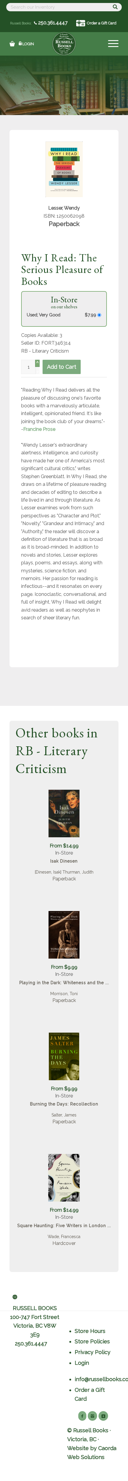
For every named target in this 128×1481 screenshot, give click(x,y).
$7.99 (91, 314)
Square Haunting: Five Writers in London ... (64, 1225)
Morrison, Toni (64, 993)
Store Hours (90, 1331)
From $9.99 (64, 967)
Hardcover (64, 1243)
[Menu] (110, 44)
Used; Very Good (43, 314)
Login (28, 44)
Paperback (64, 879)
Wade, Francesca (64, 1236)
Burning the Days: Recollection (64, 1104)
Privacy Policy (92, 1352)
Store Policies (92, 1341)
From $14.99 (64, 846)
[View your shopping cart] (12, 43)
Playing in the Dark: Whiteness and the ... (64, 982)
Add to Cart (61, 367)
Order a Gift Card (101, 23)
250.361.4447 (52, 22)
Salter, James (64, 1115)
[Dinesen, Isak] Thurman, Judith (64, 872)
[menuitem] (110, 44)
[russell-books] (64, 44)
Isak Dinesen (64, 861)
